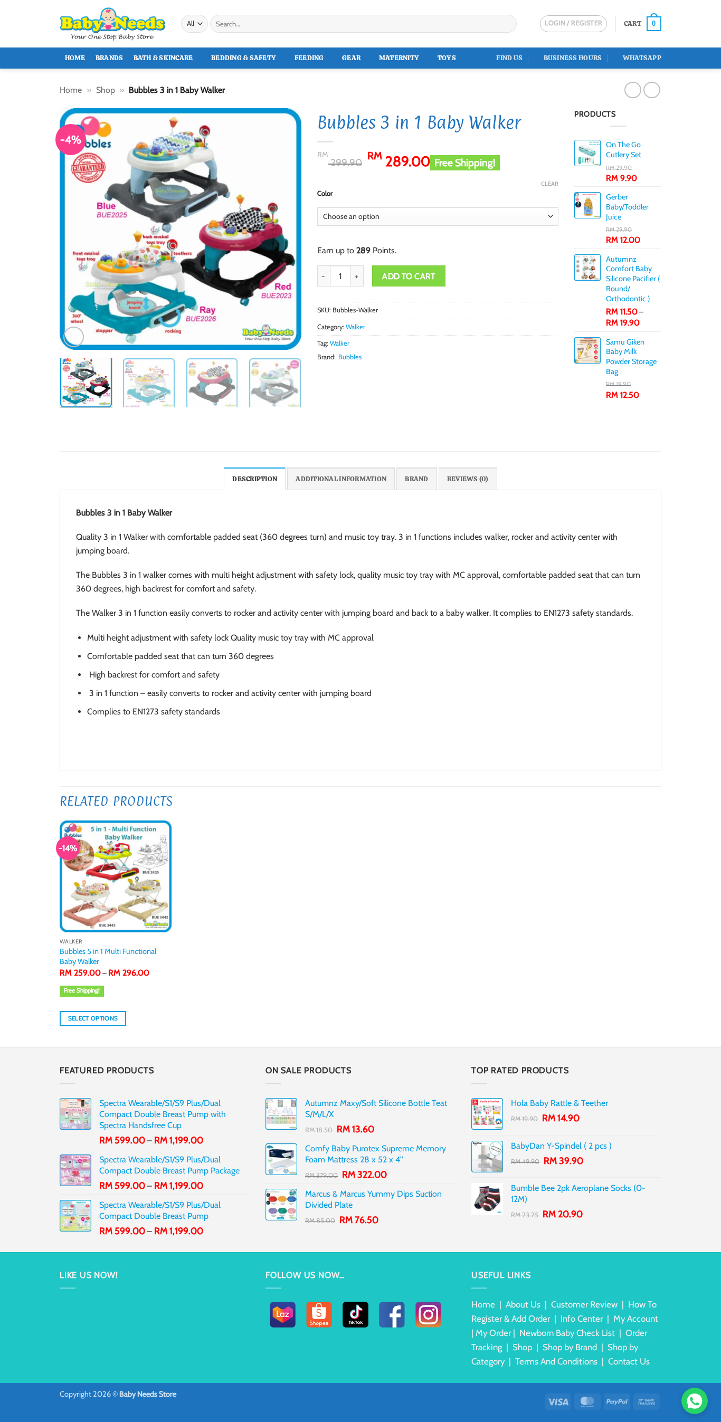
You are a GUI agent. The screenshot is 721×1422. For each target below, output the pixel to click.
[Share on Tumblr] (388, 376)
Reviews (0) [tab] (468, 478)
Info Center (582, 1318)
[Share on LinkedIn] (375, 376)
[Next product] (632, 90)
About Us (523, 1304)
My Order (493, 1333)
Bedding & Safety (243, 57)
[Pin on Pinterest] (362, 376)
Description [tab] (254, 478)
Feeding (309, 57)
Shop (105, 90)
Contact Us (629, 1361)
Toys (447, 57)
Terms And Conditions (556, 1361)
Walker (355, 327)
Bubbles (350, 357)
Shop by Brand (570, 1347)
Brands (110, 57)
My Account (635, 1318)
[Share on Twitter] (336, 376)
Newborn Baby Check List (567, 1333)
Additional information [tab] (341, 478)
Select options (93, 1018)
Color (325, 193)
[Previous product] (651, 90)
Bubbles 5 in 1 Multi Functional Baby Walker (108, 956)
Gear (351, 57)
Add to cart (408, 276)
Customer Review (584, 1304)
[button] (642, 24)
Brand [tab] (416, 478)
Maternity (399, 57)
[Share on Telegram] (400, 376)
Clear (549, 183)
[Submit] (507, 24)
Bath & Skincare (163, 57)
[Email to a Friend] (349, 376)
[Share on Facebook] (323, 376)
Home (75, 57)
